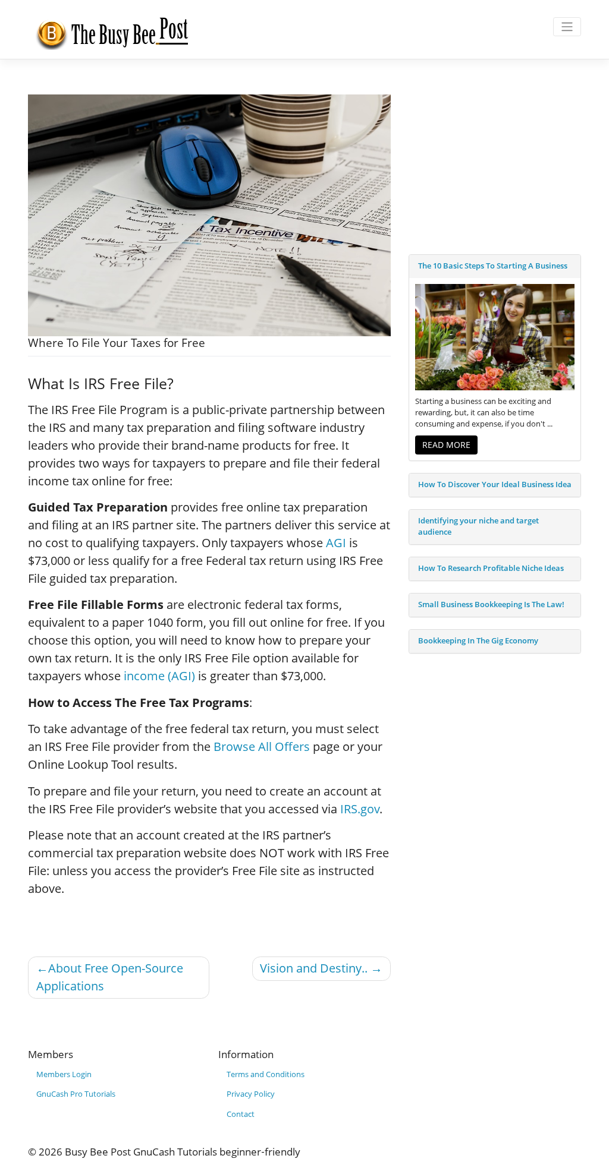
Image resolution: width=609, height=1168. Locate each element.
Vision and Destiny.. (314, 968)
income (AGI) (159, 676)
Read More (446, 444)
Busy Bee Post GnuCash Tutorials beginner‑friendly (182, 1151)
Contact (241, 1114)
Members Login (64, 1074)
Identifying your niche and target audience (478, 526)
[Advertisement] (495, 168)
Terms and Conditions (265, 1074)
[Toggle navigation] (567, 27)
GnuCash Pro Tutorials (75, 1094)
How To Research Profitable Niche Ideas (491, 568)
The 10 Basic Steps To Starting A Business (492, 266)
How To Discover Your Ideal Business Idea (495, 484)
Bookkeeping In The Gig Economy (478, 641)
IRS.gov (359, 809)
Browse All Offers (262, 746)
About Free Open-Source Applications (109, 977)
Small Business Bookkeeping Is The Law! (491, 604)
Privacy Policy (251, 1094)
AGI (336, 543)
